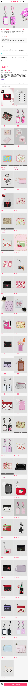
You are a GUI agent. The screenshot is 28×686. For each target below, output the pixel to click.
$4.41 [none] (2, 146)
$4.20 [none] (2, 167)
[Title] (14, 63)
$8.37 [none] (2, 210)
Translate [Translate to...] (2, 79)
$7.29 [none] (15, 273)
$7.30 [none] (2, 677)
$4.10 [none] (15, 210)
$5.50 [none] (2, 353)
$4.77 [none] (15, 455)
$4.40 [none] (15, 105)
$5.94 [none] (15, 597)
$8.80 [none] (15, 313)
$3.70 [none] (15, 125)
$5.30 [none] (2, 517)
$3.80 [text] (2, 29)
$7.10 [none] (2, 657)
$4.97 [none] (2, 373)
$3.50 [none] (15, 517)
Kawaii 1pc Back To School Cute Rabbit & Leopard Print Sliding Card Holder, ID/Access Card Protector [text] (12, 32)
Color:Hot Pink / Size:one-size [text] (6, 72)
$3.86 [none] (15, 434)
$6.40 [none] (2, 557)
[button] (2, 1)
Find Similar (15, 684)
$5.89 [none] (2, 333)
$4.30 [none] (15, 167)
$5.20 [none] (2, 252)
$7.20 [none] (2, 105)
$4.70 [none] (15, 373)
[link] (21, 1)
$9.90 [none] (2, 313)
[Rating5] (7, 71)
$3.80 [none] (2, 394)
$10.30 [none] (15, 146)
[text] (14, 15)
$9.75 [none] (2, 189)
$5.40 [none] (2, 125)
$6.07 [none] (15, 537)
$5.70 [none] (15, 617)
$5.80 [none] (15, 252)
